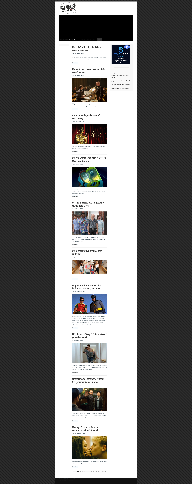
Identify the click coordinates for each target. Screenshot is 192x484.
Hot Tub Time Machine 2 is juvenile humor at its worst (88, 204)
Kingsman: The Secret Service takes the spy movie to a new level (88, 381)
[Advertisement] (96, 26)
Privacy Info (70, 480)
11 (98, 471)
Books (89, 39)
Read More (75, 63)
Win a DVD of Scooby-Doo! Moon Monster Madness (86, 49)
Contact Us (65, 480)
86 (103, 471)
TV (78, 39)
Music (94, 39)
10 (96, 471)
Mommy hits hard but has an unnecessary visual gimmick (85, 429)
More (99, 39)
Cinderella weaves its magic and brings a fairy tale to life (122, 80)
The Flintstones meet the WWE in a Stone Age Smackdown (121, 85)
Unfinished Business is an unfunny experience (120, 88)
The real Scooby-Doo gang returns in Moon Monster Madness (89, 160)
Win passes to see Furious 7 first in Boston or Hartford (120, 76)
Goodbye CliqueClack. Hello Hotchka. (119, 73)
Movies (83, 39)
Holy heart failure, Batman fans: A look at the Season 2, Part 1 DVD (88, 287)
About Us (61, 480)
